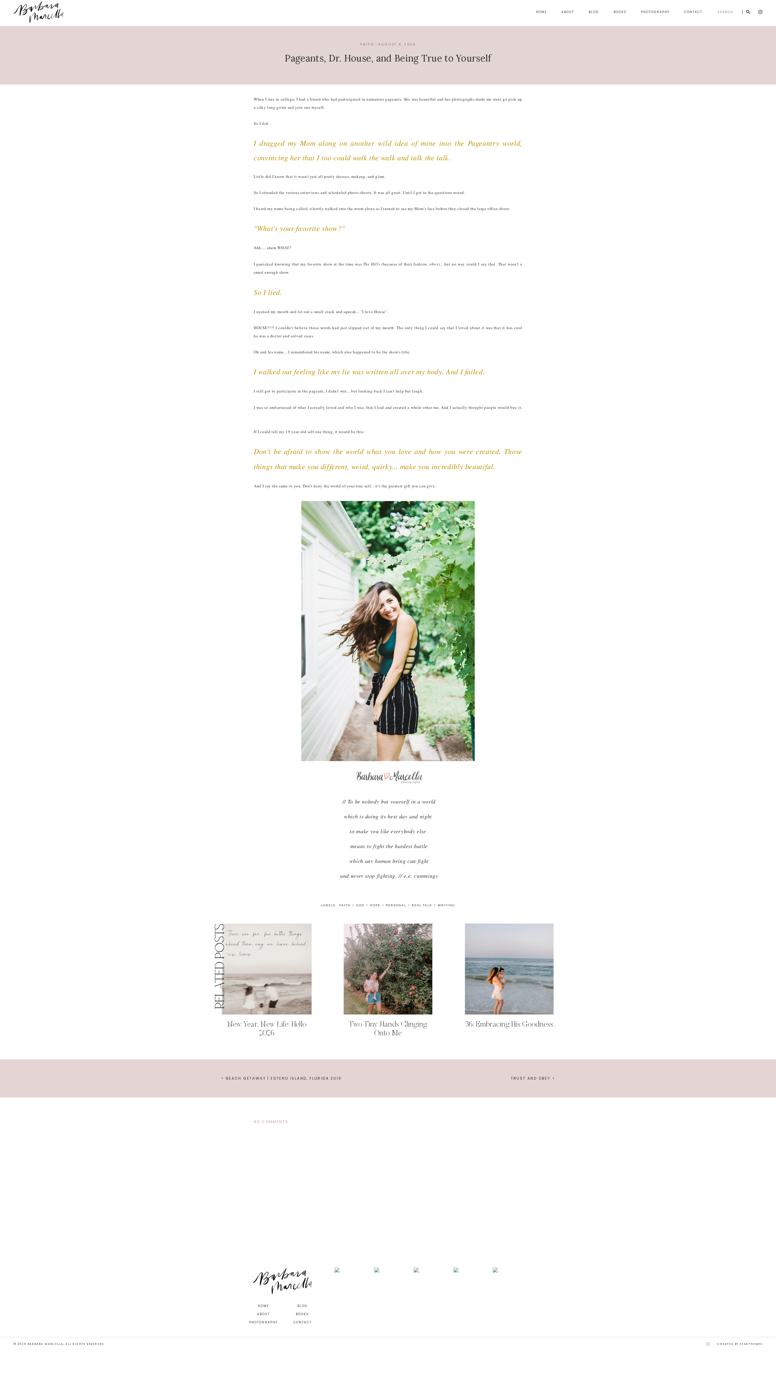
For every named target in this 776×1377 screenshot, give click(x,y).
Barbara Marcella (45, 1344)
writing (446, 905)
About (567, 12)
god (360, 905)
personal (396, 905)
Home (541, 12)
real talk (422, 905)
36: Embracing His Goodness (509, 1025)
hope (375, 905)
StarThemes (751, 1344)
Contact (693, 12)
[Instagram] (708, 1344)
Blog (594, 12)
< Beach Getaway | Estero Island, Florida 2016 (281, 1078)
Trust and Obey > (533, 1078)
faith (367, 44)
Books (620, 12)
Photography (655, 12)
